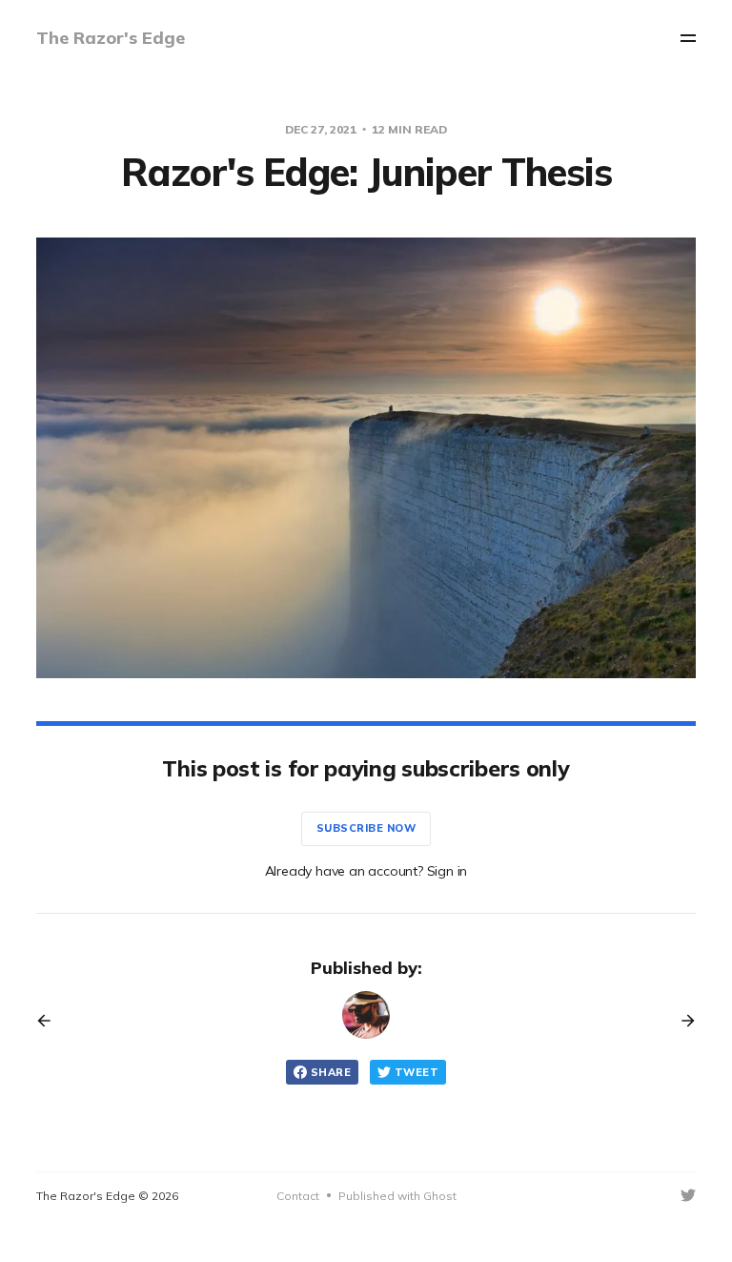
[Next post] (681, 1020)
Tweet (416, 1072)
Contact (297, 1196)
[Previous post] (50, 1020)
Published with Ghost (397, 1196)
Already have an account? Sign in (366, 870)
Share (331, 1072)
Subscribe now (366, 828)
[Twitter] (688, 1195)
